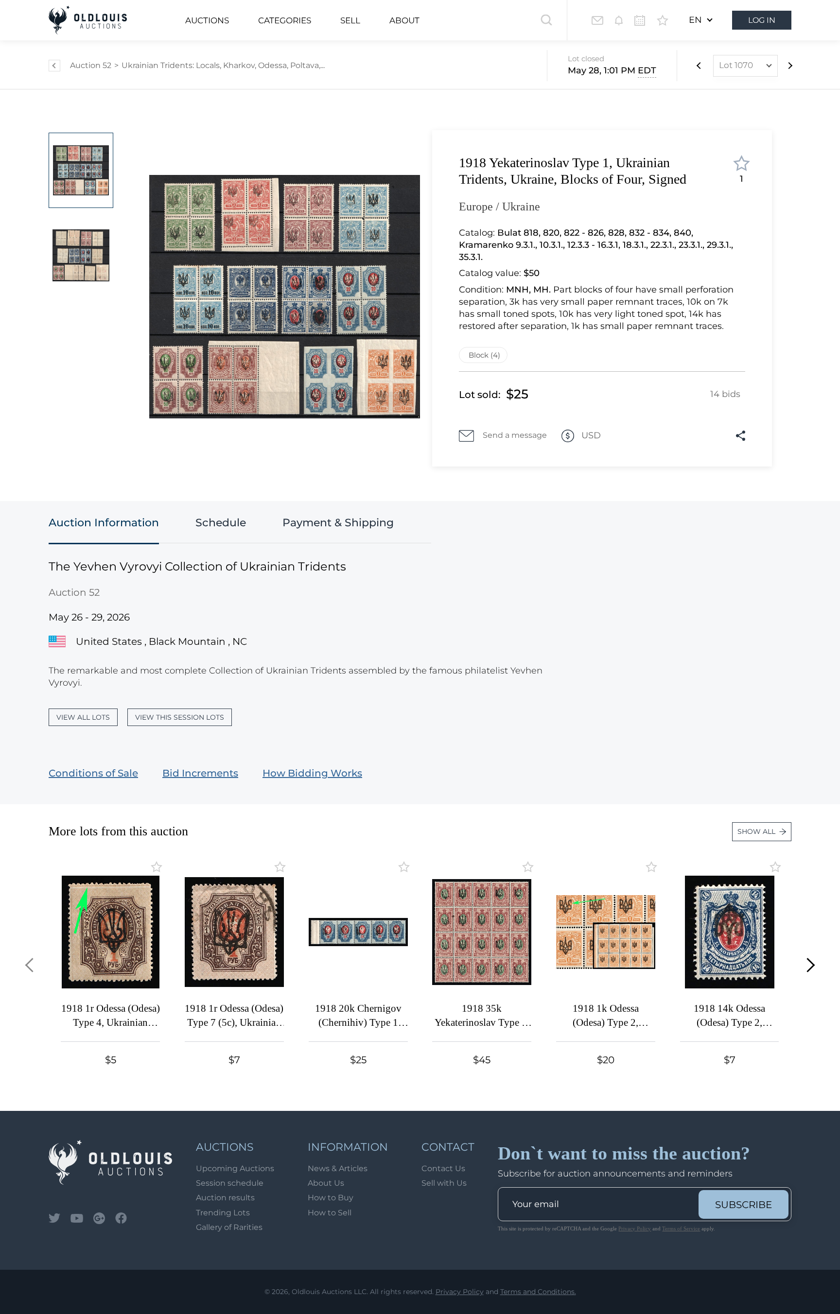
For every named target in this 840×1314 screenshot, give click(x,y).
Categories (284, 20)
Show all (756, 831)
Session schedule (229, 1183)
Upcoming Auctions (235, 1168)
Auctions (207, 20)
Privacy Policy (634, 1228)
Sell (350, 20)
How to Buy (330, 1197)
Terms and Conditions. (538, 1291)
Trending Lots (223, 1212)
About (404, 20)
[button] (32, 965)
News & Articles (338, 1168)
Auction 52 (90, 65)
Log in (761, 20)
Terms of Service (681, 1228)
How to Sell (329, 1212)
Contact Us (443, 1168)
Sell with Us (444, 1183)
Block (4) (484, 355)
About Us (326, 1183)
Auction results (225, 1197)
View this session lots (179, 717)
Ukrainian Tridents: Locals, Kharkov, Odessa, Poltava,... (223, 65)
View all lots (83, 717)
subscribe (743, 1204)
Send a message (515, 435)
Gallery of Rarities (229, 1227)
